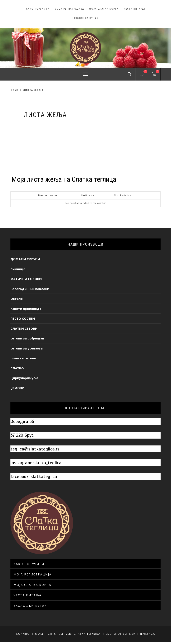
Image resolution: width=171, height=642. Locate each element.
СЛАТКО (17, 368)
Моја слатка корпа (104, 8)
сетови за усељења (26, 348)
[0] (142, 75)
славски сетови (23, 358)
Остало (16, 298)
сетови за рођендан (27, 338)
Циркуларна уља (24, 378)
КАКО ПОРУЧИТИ (38, 8)
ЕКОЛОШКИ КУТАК (86, 18)
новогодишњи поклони (29, 289)
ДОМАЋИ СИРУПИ (25, 259)
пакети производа (25, 308)
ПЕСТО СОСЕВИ (22, 318)
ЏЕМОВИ (17, 388)
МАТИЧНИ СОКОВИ (26, 279)
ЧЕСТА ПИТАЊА (134, 8)
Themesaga (146, 634)
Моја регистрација (69, 8)
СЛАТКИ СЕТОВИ (24, 328)
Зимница (17, 269)
